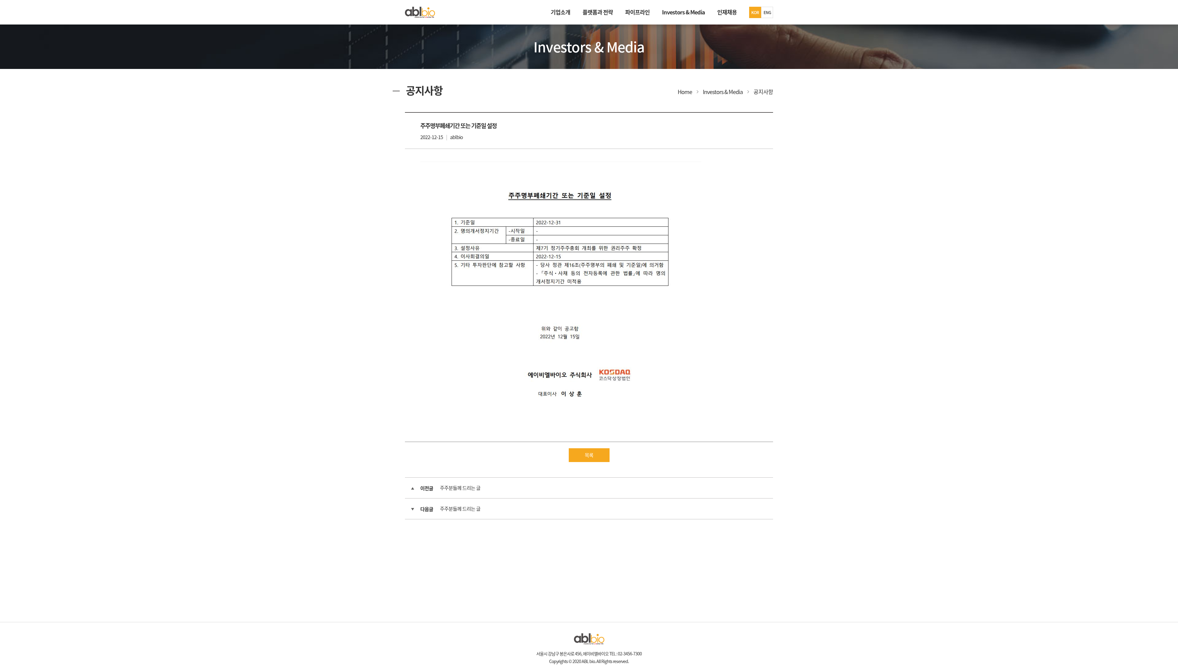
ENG (767, 12)
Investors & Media (683, 12)
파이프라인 (637, 12)
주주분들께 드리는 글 (460, 487)
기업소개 (560, 12)
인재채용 (727, 12)
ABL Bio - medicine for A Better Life (420, 12)
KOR (755, 12)
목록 (589, 455)
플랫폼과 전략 (598, 12)
